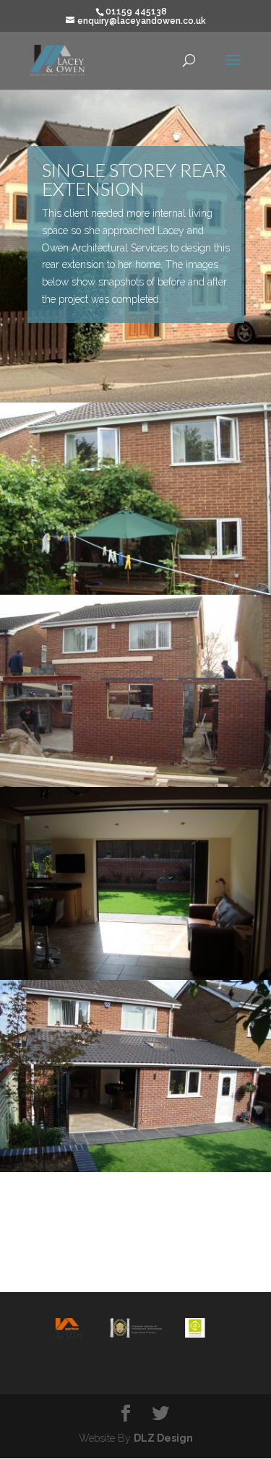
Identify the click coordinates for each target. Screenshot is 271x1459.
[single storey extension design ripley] (135, 976)
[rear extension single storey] (135, 1168)
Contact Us (136, 1252)
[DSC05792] (135, 783)
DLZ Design (163, 1438)
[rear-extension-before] (135, 591)
